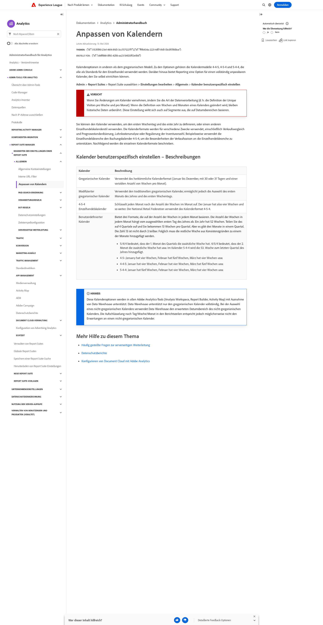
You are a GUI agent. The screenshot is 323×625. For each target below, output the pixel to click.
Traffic (20, 238)
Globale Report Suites (25, 351)
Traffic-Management (27, 260)
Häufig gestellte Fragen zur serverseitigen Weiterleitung (115, 345)
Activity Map (22, 290)
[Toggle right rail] (261, 15)
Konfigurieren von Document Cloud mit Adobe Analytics (115, 361)
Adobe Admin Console (20, 70)
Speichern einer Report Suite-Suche (32, 358)
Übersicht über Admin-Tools (26, 85)
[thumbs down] (185, 620)
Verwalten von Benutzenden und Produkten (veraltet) (29, 412)
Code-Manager (19, 92)
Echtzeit (20, 335)
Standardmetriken (25, 268)
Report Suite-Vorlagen (26, 381)
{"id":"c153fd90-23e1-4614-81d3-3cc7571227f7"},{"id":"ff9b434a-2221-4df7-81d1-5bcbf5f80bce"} (134, 49)
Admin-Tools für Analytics (23, 77)
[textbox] (34, 34)
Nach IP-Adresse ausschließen (27, 114)
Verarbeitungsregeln (29, 200)
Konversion (22, 245)
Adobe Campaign (25, 305)
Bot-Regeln (24, 207)
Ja (268, 32)
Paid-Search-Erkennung (30, 192)
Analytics (105, 23)
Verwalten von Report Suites (28, 343)
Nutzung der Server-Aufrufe (27, 404)
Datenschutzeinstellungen (31, 215)
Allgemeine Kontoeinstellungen (34, 169)
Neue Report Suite (23, 373)
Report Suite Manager (23, 144)
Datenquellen (19, 107)
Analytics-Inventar (21, 100)
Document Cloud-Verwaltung (31, 320)
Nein (277, 32)
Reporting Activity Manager (26, 129)
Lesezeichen (271, 40)
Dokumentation (85, 23)
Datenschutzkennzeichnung (26, 396)
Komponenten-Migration (25, 137)
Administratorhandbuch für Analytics (30, 55)
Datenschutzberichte (94, 353)
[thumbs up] (177, 620)
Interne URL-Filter (27, 176)
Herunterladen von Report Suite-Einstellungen (37, 366)
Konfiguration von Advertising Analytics (36, 328)
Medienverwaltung (26, 283)
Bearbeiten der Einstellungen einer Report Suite (33, 153)
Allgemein (21, 161)
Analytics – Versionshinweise (24, 62)
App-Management (25, 275)
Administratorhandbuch (131, 23)
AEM (18, 298)
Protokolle (17, 122)
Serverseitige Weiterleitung (33, 230)
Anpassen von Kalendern (33, 184)
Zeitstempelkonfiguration (31, 222)
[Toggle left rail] (62, 15)
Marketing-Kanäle (26, 253)
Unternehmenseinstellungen (27, 389)
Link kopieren (289, 40)
